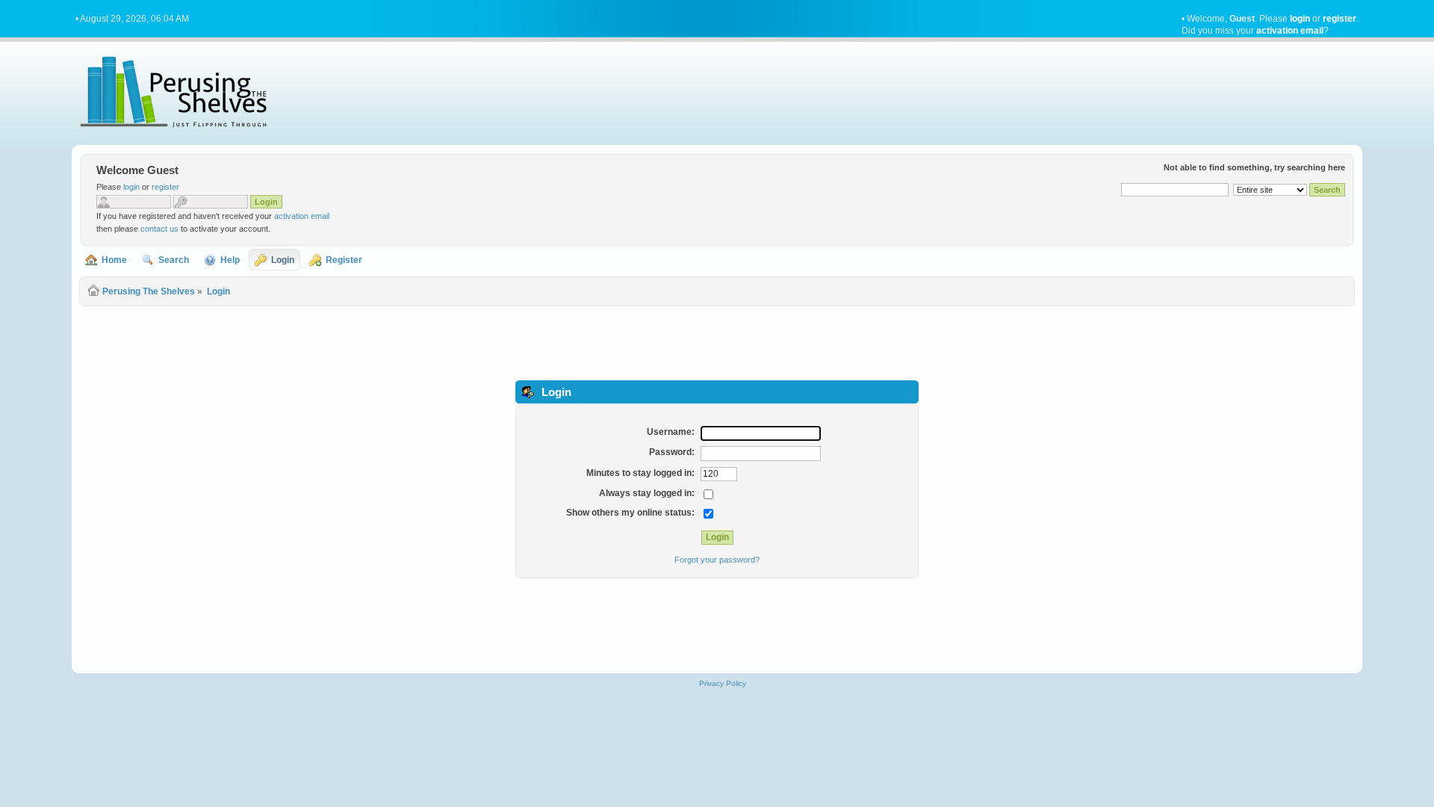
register (1339, 18)
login (1300, 18)
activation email (1289, 30)
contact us (159, 228)
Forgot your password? (717, 559)
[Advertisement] (717, 342)
